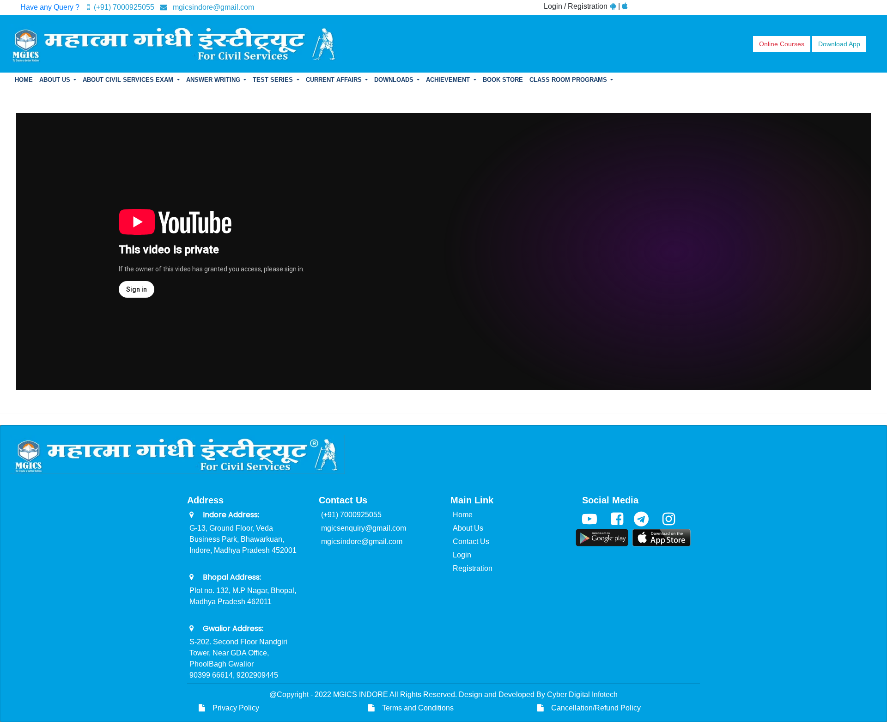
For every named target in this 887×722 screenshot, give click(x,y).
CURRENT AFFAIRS (335, 79)
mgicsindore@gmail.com (210, 7)
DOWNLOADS (394, 79)
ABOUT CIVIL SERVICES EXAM (129, 79)
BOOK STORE (503, 79)
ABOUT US (55, 79)
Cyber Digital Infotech (582, 694)
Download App (839, 44)
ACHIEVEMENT (449, 79)
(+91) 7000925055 (123, 7)
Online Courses (781, 44)
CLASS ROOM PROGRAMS (569, 79)
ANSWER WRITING (214, 79)
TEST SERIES (274, 79)
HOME (24, 79)
